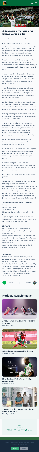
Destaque (17, 38)
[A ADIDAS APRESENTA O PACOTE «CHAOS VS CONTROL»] (19, 309)
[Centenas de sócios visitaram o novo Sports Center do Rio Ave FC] (19, 397)
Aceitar (15, 448)
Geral (28, 38)
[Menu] (35, 3)
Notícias (33, 38)
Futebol (22, 38)
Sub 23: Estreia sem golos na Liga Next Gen (17, 351)
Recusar (23, 448)
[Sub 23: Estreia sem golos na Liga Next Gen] (19, 339)
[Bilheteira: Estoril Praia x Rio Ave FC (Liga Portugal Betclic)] (19, 367)
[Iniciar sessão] (32, 3)
